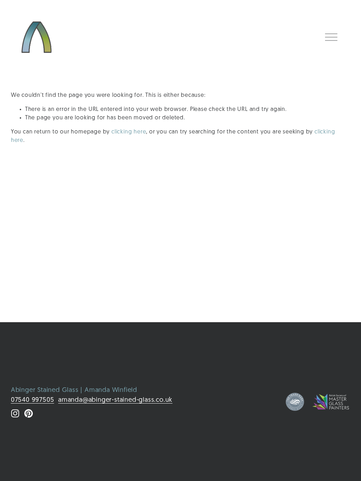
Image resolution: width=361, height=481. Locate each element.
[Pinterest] (28, 413)
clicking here (128, 132)
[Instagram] (15, 413)
